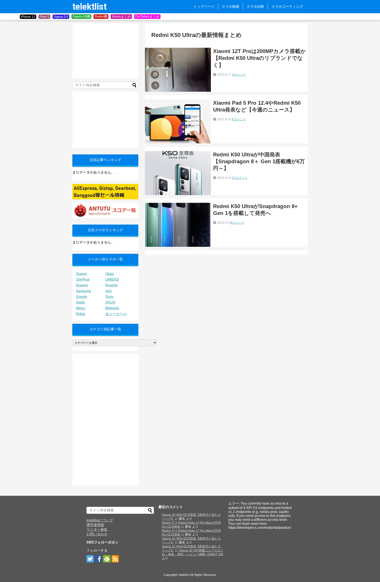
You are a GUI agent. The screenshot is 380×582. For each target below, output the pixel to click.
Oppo (109, 274)
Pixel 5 (44, 16)
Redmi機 (101, 16)
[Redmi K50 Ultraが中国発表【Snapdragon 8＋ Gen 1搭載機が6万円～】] (178, 173)
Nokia (80, 314)
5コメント (237, 222)
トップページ (203, 6)
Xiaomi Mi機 (81, 16)
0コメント (239, 119)
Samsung (83, 291)
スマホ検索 (230, 6)
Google (81, 296)
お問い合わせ (97, 534)
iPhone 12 (28, 16)
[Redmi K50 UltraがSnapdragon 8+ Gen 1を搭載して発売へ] (178, 225)
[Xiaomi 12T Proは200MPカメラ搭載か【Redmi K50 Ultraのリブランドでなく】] (178, 70)
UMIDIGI (112, 279)
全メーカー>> (116, 314)
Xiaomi (81, 274)
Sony (109, 296)
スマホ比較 (255, 6)
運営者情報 (95, 525)
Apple (80, 302)
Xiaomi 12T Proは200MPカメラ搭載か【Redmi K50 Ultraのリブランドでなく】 (259, 58)
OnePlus (83, 279)
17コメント (240, 177)
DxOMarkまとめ (147, 16)
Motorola (112, 308)
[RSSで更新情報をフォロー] (115, 558)
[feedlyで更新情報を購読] (106, 558)
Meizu (80, 308)
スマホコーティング (287, 6)
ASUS (110, 302)
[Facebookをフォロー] (98, 558)
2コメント (239, 74)
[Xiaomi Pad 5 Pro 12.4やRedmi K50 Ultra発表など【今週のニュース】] (178, 121)
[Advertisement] (105, 50)
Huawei (82, 285)
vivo (108, 291)
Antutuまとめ (121, 16)
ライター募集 (97, 529)
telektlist (89, 7)
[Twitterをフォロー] (90, 558)
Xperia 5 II (61, 16)
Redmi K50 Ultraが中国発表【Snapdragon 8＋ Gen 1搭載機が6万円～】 (259, 161)
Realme (111, 285)
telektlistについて (99, 520)
